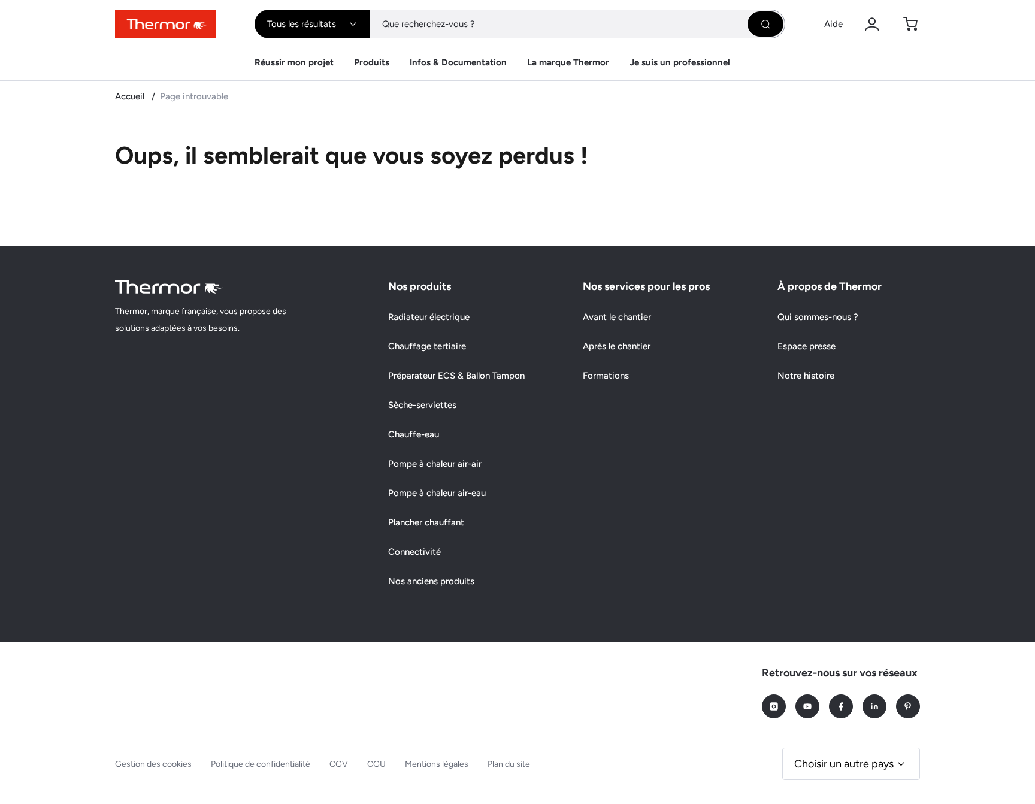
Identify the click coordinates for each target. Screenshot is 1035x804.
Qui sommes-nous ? (817, 317)
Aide (833, 24)
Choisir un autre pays (844, 763)
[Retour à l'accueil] (169, 287)
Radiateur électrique (429, 317)
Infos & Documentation (458, 62)
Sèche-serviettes (422, 405)
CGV (338, 764)
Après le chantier (616, 346)
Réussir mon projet (294, 62)
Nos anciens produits (431, 581)
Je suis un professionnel (680, 62)
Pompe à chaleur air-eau (437, 493)
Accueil (131, 96)
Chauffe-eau (413, 434)
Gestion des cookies (153, 764)
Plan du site (509, 764)
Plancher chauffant (426, 522)
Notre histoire (805, 375)
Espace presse (806, 346)
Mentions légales (436, 764)
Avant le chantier (617, 317)
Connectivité (414, 551)
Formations (606, 375)
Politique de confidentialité (260, 764)
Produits (371, 62)
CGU (376, 764)
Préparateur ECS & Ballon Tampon (456, 375)
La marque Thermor (568, 62)
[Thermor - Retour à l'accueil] (165, 24)
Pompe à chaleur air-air (435, 463)
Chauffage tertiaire (427, 346)
